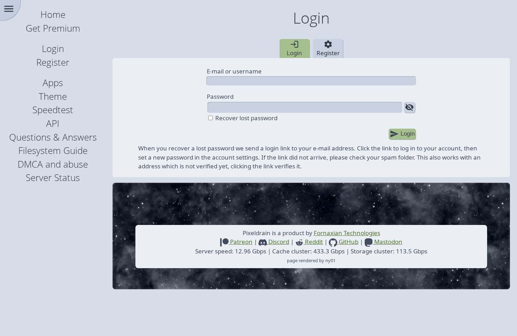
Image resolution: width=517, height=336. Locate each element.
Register (52, 62)
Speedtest (52, 110)
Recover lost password (246, 118)
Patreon (241, 242)
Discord (278, 242)
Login (53, 48)
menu (9, 9)
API (52, 123)
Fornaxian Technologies (347, 233)
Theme (53, 96)
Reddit (313, 242)
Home (52, 14)
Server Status (53, 177)
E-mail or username (234, 71)
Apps (53, 83)
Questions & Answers (53, 137)
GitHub (347, 242)
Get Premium (53, 28)
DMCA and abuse (53, 164)
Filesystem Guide (53, 150)
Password (220, 96)
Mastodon (387, 242)
